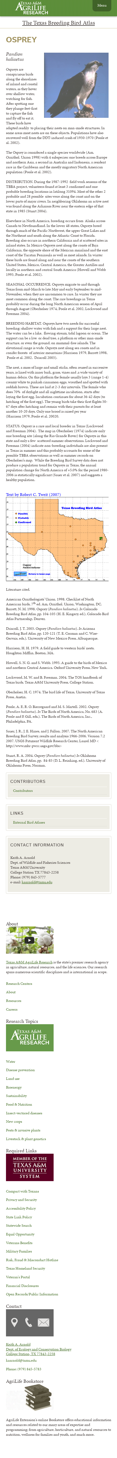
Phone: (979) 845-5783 (23, 1369)
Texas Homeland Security (25, 1268)
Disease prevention (20, 1070)
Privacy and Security (21, 1199)
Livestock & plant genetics (26, 1138)
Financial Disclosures (22, 1285)
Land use (13, 1078)
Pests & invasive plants (23, 1130)
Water (10, 1061)
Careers (11, 1009)
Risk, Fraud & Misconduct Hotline (32, 1260)
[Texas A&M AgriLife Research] (36, 8)
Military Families (19, 1251)
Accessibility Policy (21, 1208)
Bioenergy (13, 1087)
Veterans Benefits (19, 1242)
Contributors (23, 790)
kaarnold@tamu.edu (37, 882)
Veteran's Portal (18, 1277)
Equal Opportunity (20, 1234)
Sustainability (16, 1095)
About (11, 992)
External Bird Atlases (29, 822)
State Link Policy (19, 1217)
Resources (13, 1000)
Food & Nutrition (19, 1104)
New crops (14, 1121)
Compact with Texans (22, 1191)
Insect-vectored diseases (24, 1113)
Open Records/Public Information (32, 1294)
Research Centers (19, 983)
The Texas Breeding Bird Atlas (58, 23)
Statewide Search (19, 1225)
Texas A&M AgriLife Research (29, 962)
